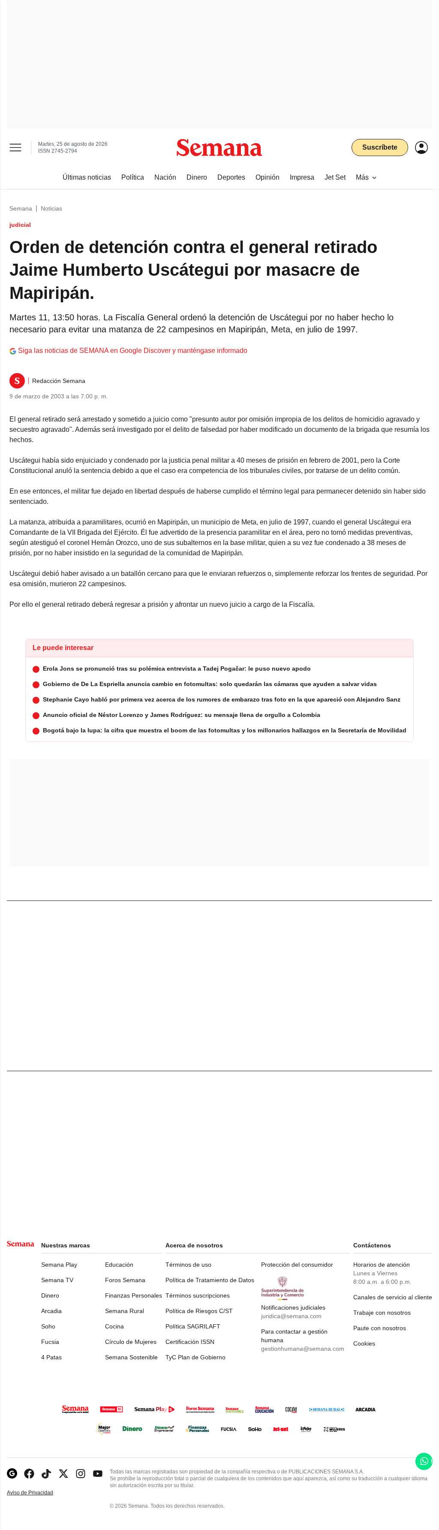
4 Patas (51, 1357)
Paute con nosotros (379, 1328)
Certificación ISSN (189, 1341)
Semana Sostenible (131, 1357)
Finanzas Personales (133, 1295)
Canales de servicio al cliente (392, 1297)
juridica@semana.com (291, 1316)
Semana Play (59, 1264)
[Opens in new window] (29, 1473)
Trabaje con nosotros (382, 1312)
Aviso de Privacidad (39, 1493)
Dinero (50, 1295)
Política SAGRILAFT (192, 1326)
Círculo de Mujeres (130, 1341)
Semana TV (57, 1280)
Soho (48, 1326)
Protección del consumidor (297, 1264)
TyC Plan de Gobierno (195, 1357)
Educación (119, 1264)
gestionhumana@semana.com (302, 1348)
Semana (20, 208)
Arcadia (51, 1310)
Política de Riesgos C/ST (199, 1310)
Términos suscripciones (197, 1295)
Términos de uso (188, 1264)
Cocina (114, 1326)
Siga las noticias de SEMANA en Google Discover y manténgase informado (132, 350)
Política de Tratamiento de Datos (209, 1280)
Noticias (51, 208)
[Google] (12, 1473)
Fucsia (50, 1341)
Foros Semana (125, 1280)
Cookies (364, 1343)
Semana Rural (124, 1310)
